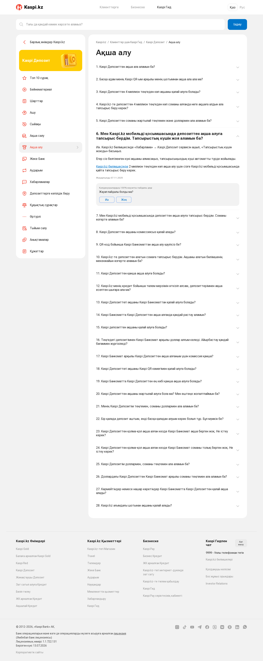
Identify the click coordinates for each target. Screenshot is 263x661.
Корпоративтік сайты (29, 652)
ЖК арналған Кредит (29, 598)
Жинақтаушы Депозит (30, 577)
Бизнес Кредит (152, 556)
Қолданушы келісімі (218, 569)
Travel (91, 556)
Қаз (232, 7)
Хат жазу (241, 543)
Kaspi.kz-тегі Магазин (101, 548)
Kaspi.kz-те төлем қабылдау (161, 581)
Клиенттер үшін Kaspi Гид (126, 42)
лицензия (120, 633)
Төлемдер (94, 563)
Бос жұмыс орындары (219, 576)
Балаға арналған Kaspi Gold (33, 556)
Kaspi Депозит (155, 42)
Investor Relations (217, 583)
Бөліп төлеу (23, 591)
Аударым (93, 577)
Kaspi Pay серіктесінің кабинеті (162, 595)
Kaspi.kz (101, 42)
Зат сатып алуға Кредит (31, 584)
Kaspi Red (22, 563)
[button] (167, 169)
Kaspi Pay (149, 548)
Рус (242, 7)
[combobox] (124, 24)
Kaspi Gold (22, 548)
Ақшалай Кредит (26, 605)
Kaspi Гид (93, 605)
